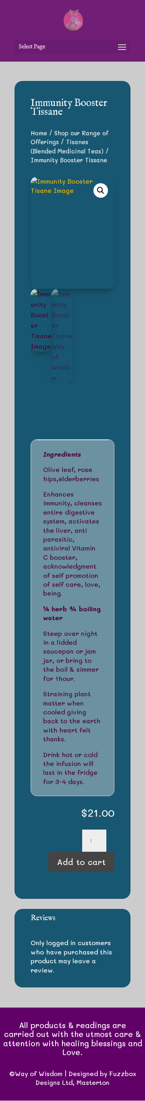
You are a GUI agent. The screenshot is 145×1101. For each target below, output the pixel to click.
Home (39, 133)
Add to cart (81, 862)
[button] (100, 190)
